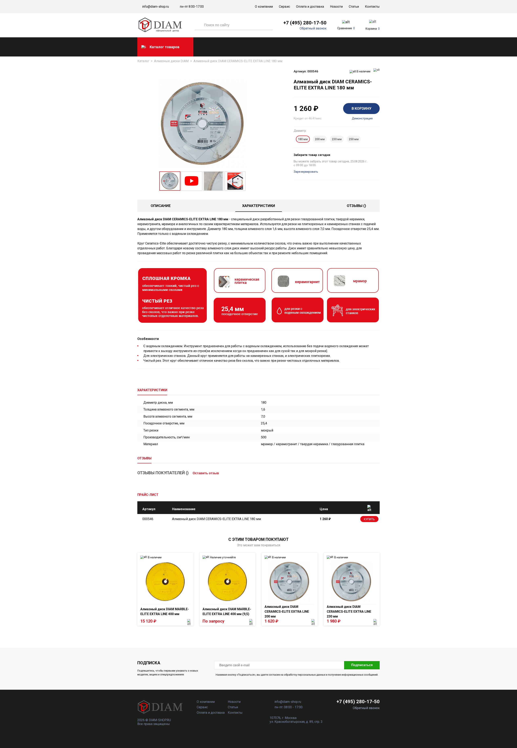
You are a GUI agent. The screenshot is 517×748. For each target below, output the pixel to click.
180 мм (303, 139)
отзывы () (356, 206)
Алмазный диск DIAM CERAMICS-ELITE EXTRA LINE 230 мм (349, 611)
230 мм (337, 139)
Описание (161, 206)
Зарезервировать (306, 171)
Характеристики (258, 206)
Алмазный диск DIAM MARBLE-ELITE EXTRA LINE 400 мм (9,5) (227, 611)
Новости (336, 6)
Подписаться (362, 665)
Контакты (372, 6)
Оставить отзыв (206, 473)
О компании (264, 6)
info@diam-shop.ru (155, 6)
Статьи (354, 6)
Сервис (284, 6)
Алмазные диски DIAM (171, 61)
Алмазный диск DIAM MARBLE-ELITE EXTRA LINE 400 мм (164, 611)
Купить (369, 519)
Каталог (143, 61)
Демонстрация (362, 118)
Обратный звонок (313, 28)
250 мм (354, 139)
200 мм (320, 139)
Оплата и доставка (310, 6)
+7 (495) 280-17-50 (305, 22)
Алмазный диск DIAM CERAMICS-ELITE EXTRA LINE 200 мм (287, 611)
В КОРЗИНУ (361, 108)
